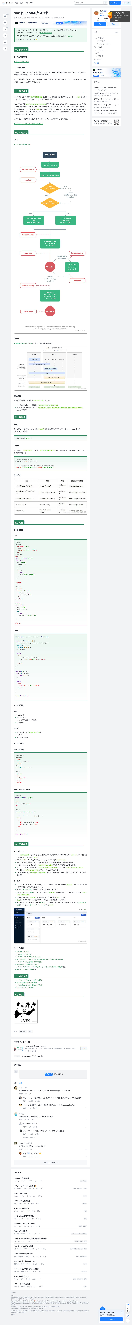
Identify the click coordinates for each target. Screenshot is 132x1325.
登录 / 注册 (48, 1074)
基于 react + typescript (38, 905)
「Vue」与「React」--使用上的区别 (30, 980)
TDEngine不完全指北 (21, 1208)
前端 (85, 1188)
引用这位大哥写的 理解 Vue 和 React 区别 (29, 123)
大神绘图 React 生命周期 (24, 343)
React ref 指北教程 (20, 1231)
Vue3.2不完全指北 (20, 1193)
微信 (85, 1241)
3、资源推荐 (99, 56)
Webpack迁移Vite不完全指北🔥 (25, 1186)
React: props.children (103, 44)
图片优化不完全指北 (21, 1276)
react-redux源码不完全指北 (24, 1216)
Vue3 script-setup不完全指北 (24, 1223)
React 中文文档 (23, 952)
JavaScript (83, 1181)
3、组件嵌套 (99, 38)
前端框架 (84, 1233)
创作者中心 (114, 3)
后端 (85, 1211)
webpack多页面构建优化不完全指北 (26, 1269)
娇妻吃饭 (13, 1314)
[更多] (128, 1321)
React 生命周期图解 (24, 954)
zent (43, 902)
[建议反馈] (128, 1316)
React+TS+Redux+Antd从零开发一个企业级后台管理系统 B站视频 (40, 967)
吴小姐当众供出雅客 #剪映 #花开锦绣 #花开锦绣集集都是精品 (44, 1306)
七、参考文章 (98, 59)
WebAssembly (83, 1256)
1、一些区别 (99, 50)
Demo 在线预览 (47, 32)
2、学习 (97, 53)
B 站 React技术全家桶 (25, 892)
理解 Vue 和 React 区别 (26, 988)
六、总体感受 (98, 47)
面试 (85, 1279)
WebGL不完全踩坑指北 (22, 1201)
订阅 (83, 1048)
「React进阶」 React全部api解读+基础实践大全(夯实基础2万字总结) (40, 959)
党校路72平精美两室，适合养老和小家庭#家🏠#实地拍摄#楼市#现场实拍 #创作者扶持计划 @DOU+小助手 (39, 1301)
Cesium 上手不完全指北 (22, 1178)
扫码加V (70, 36)
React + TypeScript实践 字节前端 (29, 957)
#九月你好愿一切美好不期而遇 (19, 1306)
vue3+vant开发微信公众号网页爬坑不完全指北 (30, 1239)
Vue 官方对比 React (22, 61)
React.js (74, 1233)
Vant (81, 1241)
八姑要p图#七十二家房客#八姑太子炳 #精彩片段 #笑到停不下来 (27, 1308)
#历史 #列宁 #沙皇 (72, 1301)
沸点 (21, 3)
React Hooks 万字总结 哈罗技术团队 (30, 962)
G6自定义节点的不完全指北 (23, 1246)
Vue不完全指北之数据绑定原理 (25, 1261)
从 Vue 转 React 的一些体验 (27, 983)
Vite (75, 1188)
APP (31, 3)
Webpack (79, 1188)
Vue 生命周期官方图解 (23, 144)
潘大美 (12, 1295)
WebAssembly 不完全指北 (23, 1254)
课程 (26, 3)
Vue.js (84, 1196)
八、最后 (96, 63)
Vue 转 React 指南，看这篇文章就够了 (30, 985)
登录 (126, 3)
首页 (16, 3)
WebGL (84, 1203)
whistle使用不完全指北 (22, 1284)
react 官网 (28, 890)
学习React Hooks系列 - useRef (28, 964)
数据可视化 (73, 1249)
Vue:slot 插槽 (101, 41)
